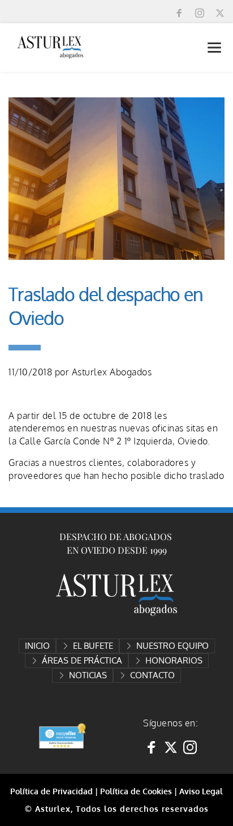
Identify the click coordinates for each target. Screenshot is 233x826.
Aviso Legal (201, 791)
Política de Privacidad (51, 791)
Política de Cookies (136, 791)
